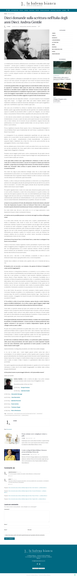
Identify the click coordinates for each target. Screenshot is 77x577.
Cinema (26, 10)
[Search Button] (68, 10)
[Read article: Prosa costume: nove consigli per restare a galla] (12, 438)
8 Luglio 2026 (33, 454)
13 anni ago (19, 472)
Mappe (37, 10)
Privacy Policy (36, 568)
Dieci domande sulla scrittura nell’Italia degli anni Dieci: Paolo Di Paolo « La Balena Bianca (28, 495)
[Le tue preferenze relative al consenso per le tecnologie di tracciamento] (75, 575)
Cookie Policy (42, 568)
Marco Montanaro (16, 410)
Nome (6, 524)
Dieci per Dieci (11, 13)
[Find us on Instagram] (8, 10)
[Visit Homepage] (38, 5)
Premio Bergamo (44, 10)
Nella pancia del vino (57, 49)
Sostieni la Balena (56, 10)
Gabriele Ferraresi (16, 400)
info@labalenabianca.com (38, 561)
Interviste (29, 26)
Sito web (29, 529)
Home (5, 13)
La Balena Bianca (25, 415)
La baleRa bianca (56, 40)
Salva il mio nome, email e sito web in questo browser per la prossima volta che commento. (25, 535)
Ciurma (64, 10)
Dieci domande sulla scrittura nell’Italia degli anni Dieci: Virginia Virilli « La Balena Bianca (27, 499)
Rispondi (10, 484)
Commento (7, 509)
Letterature (14, 10)
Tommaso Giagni (15, 407)
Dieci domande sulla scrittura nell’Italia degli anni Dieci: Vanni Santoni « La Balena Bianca (28, 487)
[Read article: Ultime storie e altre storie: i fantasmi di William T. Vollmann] (62, 67)
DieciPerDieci (39, 413)
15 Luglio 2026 (29, 438)
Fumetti (54, 35)
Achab (9, 26)
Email (5, 529)
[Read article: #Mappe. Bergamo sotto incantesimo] (62, 89)
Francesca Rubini (25, 454)
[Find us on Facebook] (6, 10)
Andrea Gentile (10, 413)
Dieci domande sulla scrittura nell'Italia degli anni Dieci (25, 413)
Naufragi (31, 10)
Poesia (21, 10)
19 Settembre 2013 (15, 26)
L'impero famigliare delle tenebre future (12, 415)
